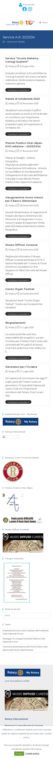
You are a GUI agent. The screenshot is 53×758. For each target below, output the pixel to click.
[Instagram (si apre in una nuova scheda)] (29, 9)
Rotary (11, 66)
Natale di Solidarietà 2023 (22, 98)
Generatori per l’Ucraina (21, 366)
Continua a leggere (17, 90)
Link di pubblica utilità (17, 681)
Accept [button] (19, 753)
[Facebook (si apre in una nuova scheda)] (24, 9)
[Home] (3, 42)
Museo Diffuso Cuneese (21, 244)
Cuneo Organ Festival (19, 289)
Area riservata (29, 5)
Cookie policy (32, 753)
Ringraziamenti (15, 322)
